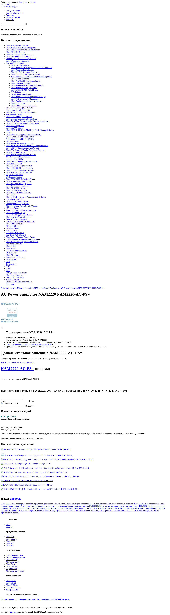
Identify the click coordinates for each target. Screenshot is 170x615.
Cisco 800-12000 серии (15, 257)
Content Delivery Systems (16, 219)
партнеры (14, 612)
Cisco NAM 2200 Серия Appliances (25, 81)
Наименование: (12, 340)
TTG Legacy (11, 264)
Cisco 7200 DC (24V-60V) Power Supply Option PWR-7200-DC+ (43, 449)
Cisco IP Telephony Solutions (17, 61)
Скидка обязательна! (15, 13)
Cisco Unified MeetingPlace (17, 201)
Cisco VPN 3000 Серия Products (19, 108)
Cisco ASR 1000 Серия (15, 188)
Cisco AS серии (12, 255)
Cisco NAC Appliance (15, 126)
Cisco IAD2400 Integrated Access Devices (23, 50)
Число (31, 401)
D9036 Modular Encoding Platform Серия (23, 239)
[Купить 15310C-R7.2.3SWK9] (11, 476)
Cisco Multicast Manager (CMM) (24, 88)
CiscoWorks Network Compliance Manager (28, 97)
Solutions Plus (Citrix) (14, 159)
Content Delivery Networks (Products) (21, 59)
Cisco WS (10, 543)
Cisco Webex (11, 248)
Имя (3, 401)
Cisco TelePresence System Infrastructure (22, 242)
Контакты (10, 20)
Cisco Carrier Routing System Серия (20, 237)
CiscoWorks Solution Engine (22, 70)
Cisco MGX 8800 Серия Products (19, 54)
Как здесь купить (13, 11)
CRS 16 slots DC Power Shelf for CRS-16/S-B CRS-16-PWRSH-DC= (50, 489)
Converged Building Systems (17, 204)
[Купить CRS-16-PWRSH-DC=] (11, 489)
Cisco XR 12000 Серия (15, 152)
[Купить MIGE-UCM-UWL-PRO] (12, 459)
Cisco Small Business (14, 275)
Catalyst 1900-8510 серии (16, 273)
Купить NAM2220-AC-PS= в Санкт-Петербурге (17, 362)
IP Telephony (11, 253)
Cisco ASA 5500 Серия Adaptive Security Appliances (27, 121)
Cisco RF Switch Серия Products (19, 166)
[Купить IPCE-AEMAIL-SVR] (10, 468)
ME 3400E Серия (13, 226)
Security (9, 132)
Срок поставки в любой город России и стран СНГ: (28, 347)
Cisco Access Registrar (20, 79)
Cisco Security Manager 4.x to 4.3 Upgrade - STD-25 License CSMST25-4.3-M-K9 (38, 455)
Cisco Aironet (11, 560)
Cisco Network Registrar (20, 83)
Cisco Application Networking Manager (26, 101)
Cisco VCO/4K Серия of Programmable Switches (26, 197)
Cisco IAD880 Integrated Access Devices (22, 148)
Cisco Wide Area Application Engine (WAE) (23, 134)
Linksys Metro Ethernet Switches (19, 282)
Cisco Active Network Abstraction (24, 99)
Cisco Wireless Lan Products (17, 45)
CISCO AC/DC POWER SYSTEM (20, 221)
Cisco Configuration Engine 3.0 (23, 105)
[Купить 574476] (5, 464)
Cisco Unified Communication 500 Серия (22, 123)
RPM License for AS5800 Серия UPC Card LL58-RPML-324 (42, 472)
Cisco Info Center (18, 103)
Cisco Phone (11, 581)
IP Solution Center (18, 92)
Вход (21, 2)
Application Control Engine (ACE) (20, 139)
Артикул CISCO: (13, 338)
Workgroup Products (14, 177)
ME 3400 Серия (12, 141)
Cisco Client (11, 583)
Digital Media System (14, 175)
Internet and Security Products (18, 110)
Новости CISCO (13, 17)
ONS (8, 266)
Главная (4, 288)
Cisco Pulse (10, 195)
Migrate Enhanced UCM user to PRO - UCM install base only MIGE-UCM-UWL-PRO (58, 459)
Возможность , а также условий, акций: (37, 342)
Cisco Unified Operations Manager (24, 72)
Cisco (8, 525)
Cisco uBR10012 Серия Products (19, 168)
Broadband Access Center (21, 94)
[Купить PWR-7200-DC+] (9, 449)
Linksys (9, 527)
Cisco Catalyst (11, 566)
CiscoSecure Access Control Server (20, 137)
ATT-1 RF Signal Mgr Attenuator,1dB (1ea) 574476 (29, 464)
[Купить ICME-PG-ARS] (8, 481)
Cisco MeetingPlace (14, 163)
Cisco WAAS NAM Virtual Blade (24, 90)
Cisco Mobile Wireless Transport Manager (27, 85)
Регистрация (30, 2)
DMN (8, 268)
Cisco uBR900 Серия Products (18, 56)
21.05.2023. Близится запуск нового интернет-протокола (113, 506)
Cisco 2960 (10, 541)
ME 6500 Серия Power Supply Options (22, 206)
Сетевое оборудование (15, 557)
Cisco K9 (9, 545)
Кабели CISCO (12, 279)
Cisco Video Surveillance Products (19, 143)
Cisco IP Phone (12, 585)
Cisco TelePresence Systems (17, 186)
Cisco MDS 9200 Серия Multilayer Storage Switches (27, 146)
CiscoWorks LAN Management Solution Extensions (31, 68)
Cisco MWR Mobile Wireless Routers (21, 155)
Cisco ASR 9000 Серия (15, 213)
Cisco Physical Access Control (18, 217)
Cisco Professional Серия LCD (18, 181)
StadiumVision (12, 230)
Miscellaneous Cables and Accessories (21, 112)
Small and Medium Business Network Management (31, 76)
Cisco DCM (11, 246)
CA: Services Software (15, 233)
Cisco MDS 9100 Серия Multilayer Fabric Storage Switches (30, 130)
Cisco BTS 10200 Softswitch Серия (20, 179)
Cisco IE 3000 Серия (14, 128)
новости (15, 498)
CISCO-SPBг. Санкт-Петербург (9, 5)
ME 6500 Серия (12, 208)
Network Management (15, 63)
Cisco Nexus (11, 259)
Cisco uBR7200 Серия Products (19, 117)
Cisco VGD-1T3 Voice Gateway (19, 172)
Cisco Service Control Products (18, 192)
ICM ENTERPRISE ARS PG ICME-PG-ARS (34, 481)
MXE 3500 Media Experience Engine (21, 210)
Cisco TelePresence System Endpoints (21, 47)
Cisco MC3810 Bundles (15, 52)
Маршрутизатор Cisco (15, 571)
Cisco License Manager (20, 65)
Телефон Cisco (12, 589)
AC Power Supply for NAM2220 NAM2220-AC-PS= (82, 288)
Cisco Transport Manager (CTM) (19, 184)
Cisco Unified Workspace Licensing (20, 170)
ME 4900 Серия (12, 228)
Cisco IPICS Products (14, 224)
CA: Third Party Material (16, 235)
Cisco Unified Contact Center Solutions (21, 119)
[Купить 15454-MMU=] (8, 485)
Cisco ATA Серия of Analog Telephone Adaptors (25, 150)
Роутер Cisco (11, 569)
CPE (8, 271)
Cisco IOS (10, 537)
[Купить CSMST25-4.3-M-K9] (3, 455)
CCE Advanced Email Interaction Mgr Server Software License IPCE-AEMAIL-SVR (55, 468)
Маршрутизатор (13, 562)
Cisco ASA (10, 564)
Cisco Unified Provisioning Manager (25, 74)
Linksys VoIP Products (15, 277)
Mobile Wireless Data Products (18, 157)
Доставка (10, 15)
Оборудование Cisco (14, 555)
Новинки (10, 284)
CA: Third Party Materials (16, 250)
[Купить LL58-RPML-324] (9, 472)
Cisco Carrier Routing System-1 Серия (21, 161)
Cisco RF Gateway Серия (16, 190)
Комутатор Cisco (13, 587)
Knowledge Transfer (14, 199)
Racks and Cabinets (14, 244)
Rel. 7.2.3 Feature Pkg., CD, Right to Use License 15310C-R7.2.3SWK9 (50, 476)
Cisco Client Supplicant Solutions (19, 215)
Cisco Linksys (11, 539)
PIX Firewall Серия (14, 114)
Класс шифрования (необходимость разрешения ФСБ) (29, 344)
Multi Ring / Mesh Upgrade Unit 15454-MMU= (34, 485)
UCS (8, 262)
